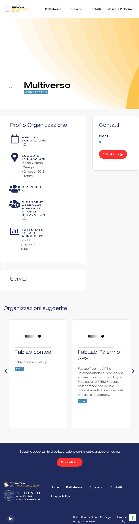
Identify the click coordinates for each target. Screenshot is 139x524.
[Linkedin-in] (10, 519)
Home (55, 487)
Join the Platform (120, 9)
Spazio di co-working (36, 92)
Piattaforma (53, 9)
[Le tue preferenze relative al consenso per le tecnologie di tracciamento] (132, 517)
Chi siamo (75, 9)
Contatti (95, 9)
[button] (6, 371)
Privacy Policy (60, 496)
